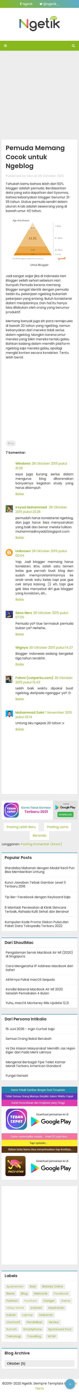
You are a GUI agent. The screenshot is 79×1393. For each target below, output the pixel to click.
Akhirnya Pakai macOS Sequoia (30, 979)
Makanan (46, 1315)
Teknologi (13, 1336)
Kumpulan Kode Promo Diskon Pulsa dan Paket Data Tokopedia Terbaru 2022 (36, 924)
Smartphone (32, 1329)
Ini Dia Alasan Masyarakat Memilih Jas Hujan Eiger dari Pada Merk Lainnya (40, 1050)
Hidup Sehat (15, 1308)
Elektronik (40, 1293)
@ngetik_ (51, 4)
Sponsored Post (60, 1329)
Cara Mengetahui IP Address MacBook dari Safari (39, 968)
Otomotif (13, 1322)
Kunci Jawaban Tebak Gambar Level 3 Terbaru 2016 (35, 884)
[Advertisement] (39, 94)
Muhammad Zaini (29, 712)
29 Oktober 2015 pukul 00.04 (41, 553)
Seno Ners (23, 613)
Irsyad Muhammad (31, 507)
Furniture (30, 1301)
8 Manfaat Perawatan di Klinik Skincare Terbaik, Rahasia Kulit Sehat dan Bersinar (37, 909)
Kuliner (11, 1315)
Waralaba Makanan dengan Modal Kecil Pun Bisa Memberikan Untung (40, 870)
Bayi (33, 1286)
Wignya (21, 647)
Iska (30, 176)
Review (54, 1322)
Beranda (39, 835)
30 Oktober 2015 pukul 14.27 (51, 647)
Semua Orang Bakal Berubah (28, 1038)
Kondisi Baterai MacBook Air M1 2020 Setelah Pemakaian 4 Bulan (34, 991)
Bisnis (10, 1293)
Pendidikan (35, 1322)
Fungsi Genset (17, 1075)
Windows (23, 463)
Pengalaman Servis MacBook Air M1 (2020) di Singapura (39, 954)
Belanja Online (52, 1286)
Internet (36, 1308)
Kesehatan (56, 1308)
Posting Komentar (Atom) (41, 844)
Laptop (27, 1315)
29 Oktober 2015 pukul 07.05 (41, 615)
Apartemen (14, 1286)
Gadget (49, 1301)
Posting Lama (57, 827)
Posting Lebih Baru (21, 827)
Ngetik (27, 4)
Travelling (34, 1336)
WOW (52, 1336)
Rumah (11, 1329)
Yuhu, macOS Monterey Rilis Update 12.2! (37, 1003)
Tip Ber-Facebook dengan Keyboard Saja (37, 897)
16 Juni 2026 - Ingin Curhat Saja (30, 1029)
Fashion (12, 1301)
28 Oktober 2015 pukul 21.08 (41, 465)
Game (65, 1301)
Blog (11, 443)
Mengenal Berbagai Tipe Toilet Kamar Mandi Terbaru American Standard (36, 1064)
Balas (19, 494)
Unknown (23, 551)
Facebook (61, 1293)
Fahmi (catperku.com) (34, 678)
